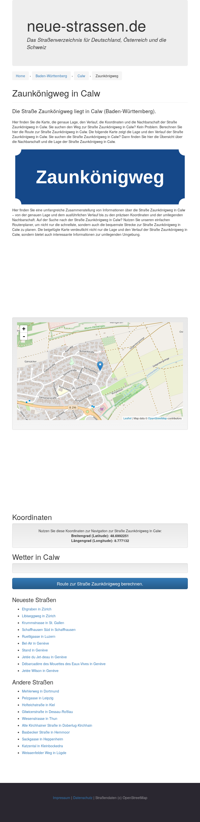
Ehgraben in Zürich (36, 608)
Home (20, 75)
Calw (81, 75)
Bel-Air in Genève (35, 643)
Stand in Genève (35, 650)
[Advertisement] (100, 278)
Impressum (61, 797)
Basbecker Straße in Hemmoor (46, 732)
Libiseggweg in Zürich (39, 615)
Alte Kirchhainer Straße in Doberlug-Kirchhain (57, 725)
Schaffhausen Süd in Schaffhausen (49, 629)
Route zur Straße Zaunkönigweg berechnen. (100, 583)
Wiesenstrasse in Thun (39, 718)
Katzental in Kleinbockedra (42, 745)
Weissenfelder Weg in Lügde (44, 752)
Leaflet (127, 418)
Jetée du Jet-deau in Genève (44, 656)
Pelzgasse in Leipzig (37, 697)
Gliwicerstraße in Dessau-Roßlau (47, 711)
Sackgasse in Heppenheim (42, 738)
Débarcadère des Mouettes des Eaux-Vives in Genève (64, 663)
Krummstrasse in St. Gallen (43, 622)
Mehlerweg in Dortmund (40, 691)
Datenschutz (82, 797)
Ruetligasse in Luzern (38, 636)
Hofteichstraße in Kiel (38, 704)
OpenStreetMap (157, 418)
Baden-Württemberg (51, 75)
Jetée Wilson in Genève (40, 670)
